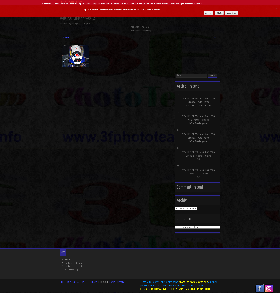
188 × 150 (84, 24)
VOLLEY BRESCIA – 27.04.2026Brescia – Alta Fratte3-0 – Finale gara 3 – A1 (198, 102)
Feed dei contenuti (73, 263)
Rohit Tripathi (116, 282)
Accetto (208, 13)
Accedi (67, 259)
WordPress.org (71, 269)
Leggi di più (231, 13)
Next (217, 38)
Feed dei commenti (73, 266)
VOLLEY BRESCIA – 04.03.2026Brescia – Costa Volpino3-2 (198, 156)
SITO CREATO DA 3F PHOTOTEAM (78, 282)
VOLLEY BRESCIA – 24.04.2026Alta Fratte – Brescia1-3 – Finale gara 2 (198, 120)
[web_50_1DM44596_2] (75, 66)
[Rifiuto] (276, 8)
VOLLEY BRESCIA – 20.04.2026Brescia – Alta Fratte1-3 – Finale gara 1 (198, 138)
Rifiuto (219, 13)
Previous (64, 38)
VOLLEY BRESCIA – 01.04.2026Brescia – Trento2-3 (198, 174)
